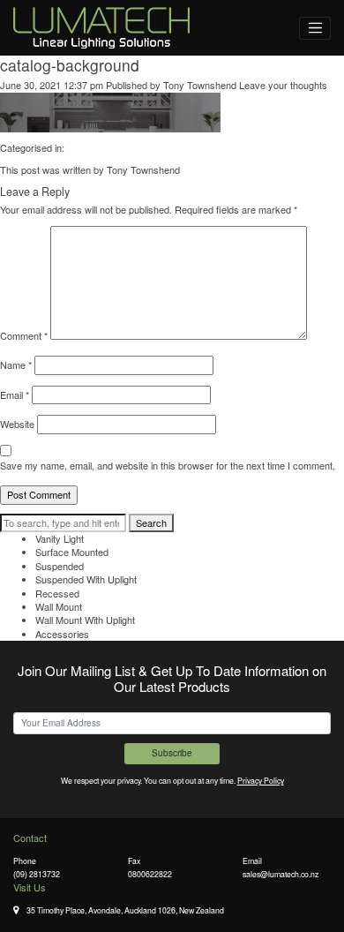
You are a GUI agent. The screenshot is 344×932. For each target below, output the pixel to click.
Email (14, 395)
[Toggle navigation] (315, 28)
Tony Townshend (199, 85)
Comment (24, 335)
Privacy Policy (260, 780)
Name (16, 365)
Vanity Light (59, 538)
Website (17, 424)
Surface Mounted (71, 552)
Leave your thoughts (283, 85)
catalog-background (69, 65)
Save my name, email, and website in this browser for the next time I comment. (167, 465)
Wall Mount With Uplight (85, 620)
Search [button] (151, 522)
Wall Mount (58, 606)
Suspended (59, 566)
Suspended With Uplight (86, 579)
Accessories (62, 634)
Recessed (57, 593)
